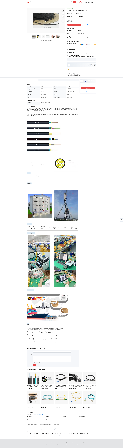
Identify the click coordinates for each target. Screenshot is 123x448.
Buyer (74, 4)
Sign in (95, 2)
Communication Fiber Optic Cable (73, 433)
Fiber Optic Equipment (37, 428)
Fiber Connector (30, 428)
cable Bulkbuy (57, 435)
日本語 (72, 442)
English (39, 442)
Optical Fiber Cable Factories (45, 433)
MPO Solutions (64, 416)
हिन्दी (74, 442)
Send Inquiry (74, 24)
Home (27, 6)
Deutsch (60, 442)
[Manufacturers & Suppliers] (32, 2)
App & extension (84, 4)
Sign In (69, 75)
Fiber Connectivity (81, 416)
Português (45, 442)
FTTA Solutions (46, 416)
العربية (66, 442)
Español (42, 442)
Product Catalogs (40, 414)
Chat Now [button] (89, 24)
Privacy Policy (76, 444)
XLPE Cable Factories (54, 433)
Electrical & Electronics (32, 6)
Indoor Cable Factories (63, 433)
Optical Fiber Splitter (68, 428)
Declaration (71, 444)
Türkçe (80, 442)
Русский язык (53, 442)
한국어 (69, 442)
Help (79, 4)
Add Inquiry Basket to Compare (46, 40)
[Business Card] (94, 84)
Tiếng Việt (83, 442)
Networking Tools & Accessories (49, 419)
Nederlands (63, 442)
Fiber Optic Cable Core (31, 435)
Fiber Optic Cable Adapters (49, 435)
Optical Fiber (45, 6)
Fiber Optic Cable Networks (84, 433)
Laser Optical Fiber (51, 428)
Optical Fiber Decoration (59, 428)
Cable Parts (45, 428)
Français (49, 442)
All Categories (30, 4)
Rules (95, 4)
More (28, 437)
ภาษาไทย (77, 442)
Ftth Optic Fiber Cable (39, 435)
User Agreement (67, 444)
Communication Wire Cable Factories (33, 433)
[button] (75, 82)
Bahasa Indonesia (88, 442)
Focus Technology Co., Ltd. (55, 444)
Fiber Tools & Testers (30, 419)
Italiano (57, 442)
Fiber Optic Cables (29, 416)
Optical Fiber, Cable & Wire (39, 6)
